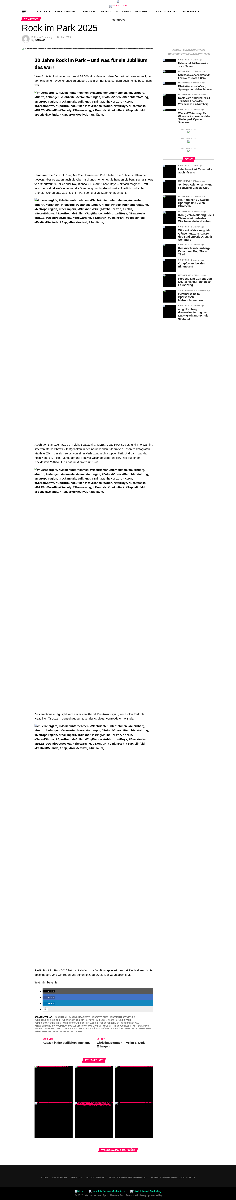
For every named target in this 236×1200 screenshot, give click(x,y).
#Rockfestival (130, 1023)
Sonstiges (118, 20)
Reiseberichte (190, 11)
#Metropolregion (74, 1023)
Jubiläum (117, 1029)
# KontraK (61, 1017)
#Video (39, 1029)
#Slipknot (95, 1026)
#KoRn (111, 1020)
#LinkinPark (124, 1020)
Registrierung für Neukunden (128, 1177)
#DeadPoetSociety (73, 1020)
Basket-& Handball (66, 11)
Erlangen (71, 1029)
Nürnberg (145, 1029)
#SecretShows (78, 1026)
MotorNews (123, 11)
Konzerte (131, 1029)
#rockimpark (43, 1026)
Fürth (106, 1029)
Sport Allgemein (166, 11)
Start (44, 1177)
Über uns (77, 1177)
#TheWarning (141, 1026)
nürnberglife (43, 1032)
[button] (49, 991)
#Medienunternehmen (48, 1023)
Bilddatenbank (95, 1177)
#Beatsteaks (100, 1017)
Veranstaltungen (71, 1032)
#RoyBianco (60, 1026)
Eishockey (89, 11)
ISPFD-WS (40, 40)
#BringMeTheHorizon (48, 1020)
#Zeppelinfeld (54, 1029)
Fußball (105, 11)
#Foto (90, 1020)
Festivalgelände (90, 1029)
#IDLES (101, 1020)
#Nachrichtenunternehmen (103, 1023)
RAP (56, 1032)
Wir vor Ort (59, 1177)
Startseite (43, 11)
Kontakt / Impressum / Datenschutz (173, 1177)
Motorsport (143, 11)
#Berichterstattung (123, 1017)
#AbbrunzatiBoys (80, 1017)
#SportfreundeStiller (117, 1026)
